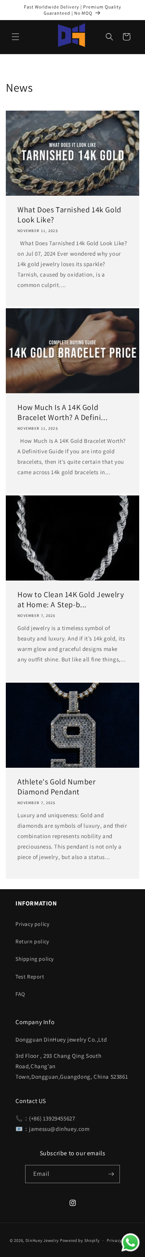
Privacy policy (32, 924)
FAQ (20, 994)
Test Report (29, 976)
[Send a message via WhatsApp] (130, 1242)
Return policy (32, 941)
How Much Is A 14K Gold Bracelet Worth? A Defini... (62, 412)
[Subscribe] (110, 1174)
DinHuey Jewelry (42, 1240)
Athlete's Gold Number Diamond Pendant (56, 787)
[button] (15, 36)
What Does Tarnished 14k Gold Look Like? (69, 215)
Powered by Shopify (80, 1240)
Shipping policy (34, 958)
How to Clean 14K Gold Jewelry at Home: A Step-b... (70, 599)
